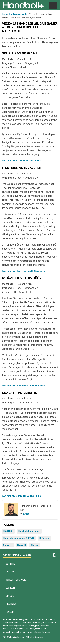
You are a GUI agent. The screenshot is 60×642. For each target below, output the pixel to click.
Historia (11, 571)
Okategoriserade (18, 14)
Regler (10, 612)
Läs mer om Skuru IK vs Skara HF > (21, 160)
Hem (4, 14)
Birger (26, 514)
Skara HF (8, 545)
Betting (10, 563)
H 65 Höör (8, 531)
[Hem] (23, 5)
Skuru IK (21, 545)
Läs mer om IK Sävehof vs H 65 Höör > (23, 385)
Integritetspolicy (16, 579)
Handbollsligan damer (29, 531)
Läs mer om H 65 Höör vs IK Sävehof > (23, 271)
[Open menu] (53, 5)
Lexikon (10, 588)
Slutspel (34, 545)
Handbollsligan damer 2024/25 (19, 538)
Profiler (11, 604)
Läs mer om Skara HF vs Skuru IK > (21, 495)
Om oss (10, 596)
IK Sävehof (44, 538)
